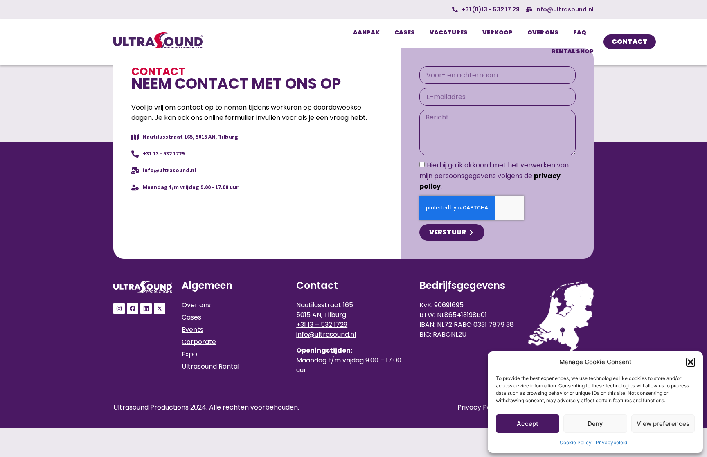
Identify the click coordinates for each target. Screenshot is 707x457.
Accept (527, 424)
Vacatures (449, 32)
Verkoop (497, 32)
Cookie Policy (576, 442)
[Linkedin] (146, 308)
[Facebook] (132, 308)
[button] (691, 362)
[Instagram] (119, 308)
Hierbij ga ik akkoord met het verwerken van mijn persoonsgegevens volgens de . (494, 175)
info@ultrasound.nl (326, 334)
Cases (404, 32)
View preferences (663, 424)
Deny (595, 424)
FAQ (579, 32)
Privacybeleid (611, 442)
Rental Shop (573, 51)
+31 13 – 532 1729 (321, 324)
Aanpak (366, 32)
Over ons (542, 32)
